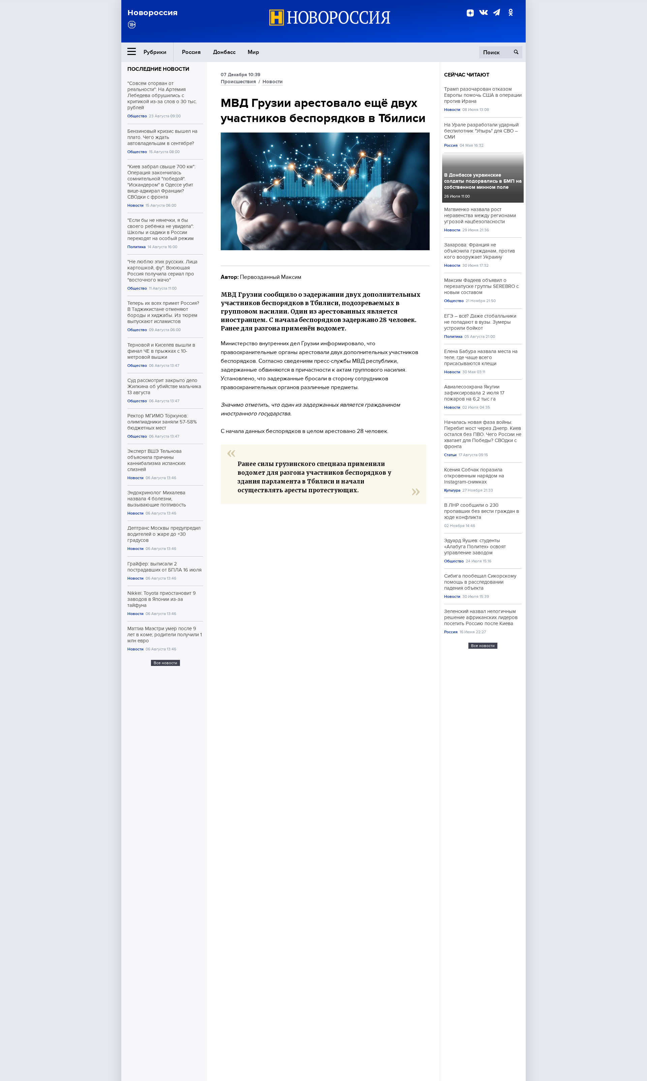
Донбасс (224, 52)
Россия (191, 52)
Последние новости (158, 69)
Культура (452, 490)
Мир (253, 52)
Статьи (450, 455)
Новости (135, 205)
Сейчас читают (466, 75)
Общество (137, 116)
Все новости (165, 663)
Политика (136, 247)
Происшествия (238, 81)
